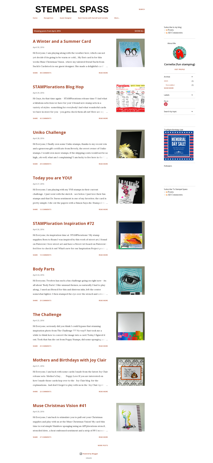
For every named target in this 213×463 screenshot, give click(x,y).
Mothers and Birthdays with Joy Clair (69, 360)
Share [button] (35, 73)
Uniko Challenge (49, 132)
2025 (166, 81)
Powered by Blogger (90, 454)
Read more (103, 73)
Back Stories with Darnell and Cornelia (93, 18)
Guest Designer (66, 18)
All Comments (175, 32)
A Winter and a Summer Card (62, 41)
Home (35, 18)
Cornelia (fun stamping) (179, 64)
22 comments (45, 391)
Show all (139, 31)
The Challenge (47, 314)
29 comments (45, 164)
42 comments (45, 118)
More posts (103, 445)
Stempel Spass (71, 9)
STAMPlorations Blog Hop (58, 87)
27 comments (45, 437)
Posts (170, 29)
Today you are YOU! (52, 178)
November (170, 85)
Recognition (48, 18)
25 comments (45, 300)
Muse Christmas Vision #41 (59, 405)
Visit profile (180, 69)
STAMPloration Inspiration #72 (63, 223)
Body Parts (43, 269)
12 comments (45, 209)
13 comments (45, 255)
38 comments (45, 73)
